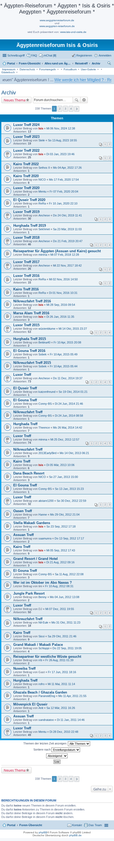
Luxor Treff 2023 (26, 137)
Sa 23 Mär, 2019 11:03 (67, 229)
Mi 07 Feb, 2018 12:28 (64, 254)
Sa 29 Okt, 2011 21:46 (62, 636)
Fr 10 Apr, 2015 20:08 (67, 342)
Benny (42, 597)
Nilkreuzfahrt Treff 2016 (32, 301)
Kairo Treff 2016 (26, 289)
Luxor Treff (22, 375)
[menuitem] (47, 55)
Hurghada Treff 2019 (29, 226)
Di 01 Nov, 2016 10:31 (63, 292)
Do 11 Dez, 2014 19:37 (67, 378)
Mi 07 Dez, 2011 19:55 (59, 609)
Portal (11, 63)
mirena (42, 254)
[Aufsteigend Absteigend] (57, 755)
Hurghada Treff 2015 (29, 339)
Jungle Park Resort (29, 593)
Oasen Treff (22, 511)
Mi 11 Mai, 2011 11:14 (61, 684)
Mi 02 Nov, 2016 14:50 (63, 279)
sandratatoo (46, 719)
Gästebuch (8, 72)
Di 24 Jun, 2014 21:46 (69, 403)
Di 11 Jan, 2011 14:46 (71, 719)
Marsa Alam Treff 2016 (31, 313)
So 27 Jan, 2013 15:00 (63, 476)
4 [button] (71, 108)
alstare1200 (46, 500)
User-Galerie (88, 69)
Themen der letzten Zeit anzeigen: (45, 743)
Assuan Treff (23, 535)
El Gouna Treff (25, 400)
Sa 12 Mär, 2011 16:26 (60, 707)
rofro (41, 684)
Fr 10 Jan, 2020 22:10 (63, 203)
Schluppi (43, 648)
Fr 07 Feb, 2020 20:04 (64, 191)
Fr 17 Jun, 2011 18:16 (62, 672)
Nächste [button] (76, 109)
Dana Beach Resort (28, 473)
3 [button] (65, 108)
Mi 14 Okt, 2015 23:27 (73, 328)
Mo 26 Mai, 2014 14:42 (67, 427)
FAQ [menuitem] (34, 55)
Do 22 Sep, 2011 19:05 (67, 648)
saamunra (44, 538)
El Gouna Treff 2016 (29, 351)
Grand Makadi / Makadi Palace (38, 645)
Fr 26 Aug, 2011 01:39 (59, 660)
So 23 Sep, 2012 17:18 (61, 526)
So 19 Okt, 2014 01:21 (73, 391)
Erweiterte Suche (84, 100)
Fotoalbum (70, 69)
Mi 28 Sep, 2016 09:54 (60, 304)
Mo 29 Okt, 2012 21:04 (65, 514)
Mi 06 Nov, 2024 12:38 (60, 128)
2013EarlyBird (47, 453)
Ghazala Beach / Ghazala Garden (40, 692)
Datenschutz (27, 69)
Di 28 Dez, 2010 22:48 (64, 731)
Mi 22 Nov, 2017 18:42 (67, 265)
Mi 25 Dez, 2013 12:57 (64, 439)
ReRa (42, 203)
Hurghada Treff (25, 424)
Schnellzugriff (16, 55)
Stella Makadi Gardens (31, 523)
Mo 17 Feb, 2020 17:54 (64, 179)
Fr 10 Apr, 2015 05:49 (63, 354)
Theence (44, 427)
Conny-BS (45, 403)
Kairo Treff (21, 461)
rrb (40, 660)
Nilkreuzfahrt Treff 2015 (32, 363)
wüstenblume (46, 328)
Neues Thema (14, 100)
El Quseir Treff (25, 388)
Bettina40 (44, 342)
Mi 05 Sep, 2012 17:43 (60, 550)
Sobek (42, 354)
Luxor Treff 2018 (26, 237)
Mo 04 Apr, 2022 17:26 (67, 167)
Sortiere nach (42, 749)
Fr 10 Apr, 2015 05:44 (63, 366)
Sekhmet (44, 229)
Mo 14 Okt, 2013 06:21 (74, 453)
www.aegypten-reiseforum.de (57, 26)
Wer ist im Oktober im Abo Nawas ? (42, 583)
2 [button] (60, 108)
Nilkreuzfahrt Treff (27, 412)
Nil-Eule (43, 622)
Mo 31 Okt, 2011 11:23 (65, 622)
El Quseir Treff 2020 (29, 200)
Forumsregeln (47, 69)
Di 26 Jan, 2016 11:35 (60, 316)
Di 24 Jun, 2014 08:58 (69, 415)
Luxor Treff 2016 (26, 276)
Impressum (8, 69)
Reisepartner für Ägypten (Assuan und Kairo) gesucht (57, 251)
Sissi (41, 636)
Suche (77, 100)
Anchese (44, 215)
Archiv (8, 92)
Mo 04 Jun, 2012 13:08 (64, 597)
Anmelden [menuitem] (105, 55)
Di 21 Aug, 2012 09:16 (60, 562)
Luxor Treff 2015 (26, 325)
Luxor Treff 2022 (26, 150)
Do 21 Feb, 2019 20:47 (67, 241)
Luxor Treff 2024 (26, 125)
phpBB (43, 832)
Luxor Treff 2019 (26, 212)
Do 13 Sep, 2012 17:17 (69, 538)
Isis (40, 128)
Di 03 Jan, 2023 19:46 (60, 154)
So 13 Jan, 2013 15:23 (69, 488)
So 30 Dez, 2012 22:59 (71, 500)
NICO (42, 179)
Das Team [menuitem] (95, 825)
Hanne (42, 514)
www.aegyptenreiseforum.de (57, 20)
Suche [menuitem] (109, 64)
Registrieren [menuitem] (84, 55)
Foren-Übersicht (30, 825)
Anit (40, 707)
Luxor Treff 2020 (26, 188)
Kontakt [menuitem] (77, 825)
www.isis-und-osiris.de (73, 31)
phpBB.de (75, 835)
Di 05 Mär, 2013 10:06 (60, 465)
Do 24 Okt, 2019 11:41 (67, 215)
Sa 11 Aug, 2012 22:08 (69, 574)
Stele (41, 140)
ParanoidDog (46, 696)
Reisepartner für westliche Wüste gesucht (47, 657)
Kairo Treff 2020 (26, 176)
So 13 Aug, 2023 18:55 (62, 140)
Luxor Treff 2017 (26, 262)
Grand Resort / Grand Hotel (35, 559)
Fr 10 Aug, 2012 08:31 (59, 586)
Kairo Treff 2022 (26, 164)
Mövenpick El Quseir (30, 704)
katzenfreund (46, 391)
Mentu (42, 191)
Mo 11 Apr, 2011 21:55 (72, 696)
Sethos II (44, 167)
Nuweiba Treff (24, 668)
